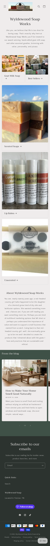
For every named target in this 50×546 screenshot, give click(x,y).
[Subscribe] (42, 465)
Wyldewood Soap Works (24, 534)
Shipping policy (19, 541)
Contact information (32, 541)
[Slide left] (19, 425)
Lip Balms (9, 213)
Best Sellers (34, 78)
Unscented (9, 280)
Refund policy (16, 537)
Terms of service (40, 537)
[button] (5, 6)
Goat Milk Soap (12, 76)
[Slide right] (30, 425)
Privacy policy (27, 537)
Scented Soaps (11, 146)
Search (7, 484)
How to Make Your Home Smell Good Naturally (21, 392)
